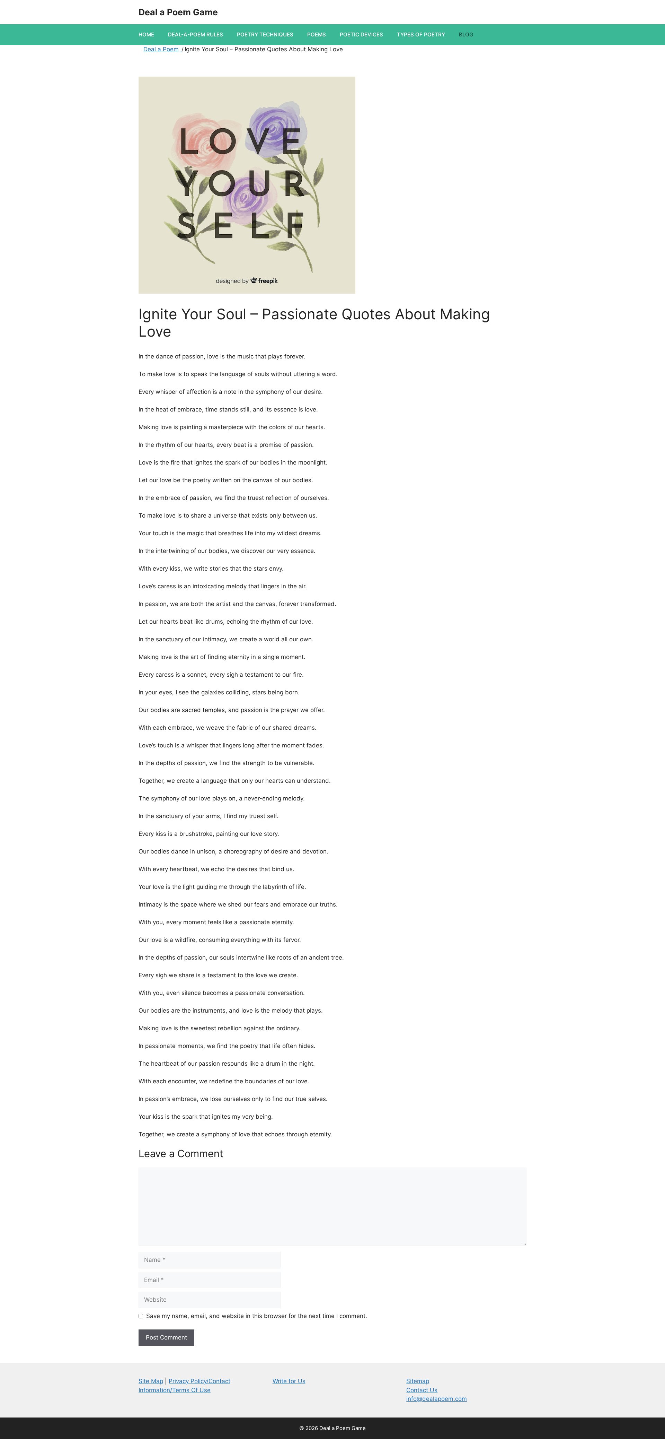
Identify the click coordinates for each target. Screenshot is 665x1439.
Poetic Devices (361, 34)
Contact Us (421, 1390)
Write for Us (289, 1381)
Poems (316, 34)
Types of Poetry (421, 34)
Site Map (151, 1381)
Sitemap (417, 1381)
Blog (466, 34)
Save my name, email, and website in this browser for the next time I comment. (256, 1315)
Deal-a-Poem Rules (195, 34)
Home (146, 34)
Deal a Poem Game (178, 12)
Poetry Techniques (265, 34)
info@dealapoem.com (436, 1398)
